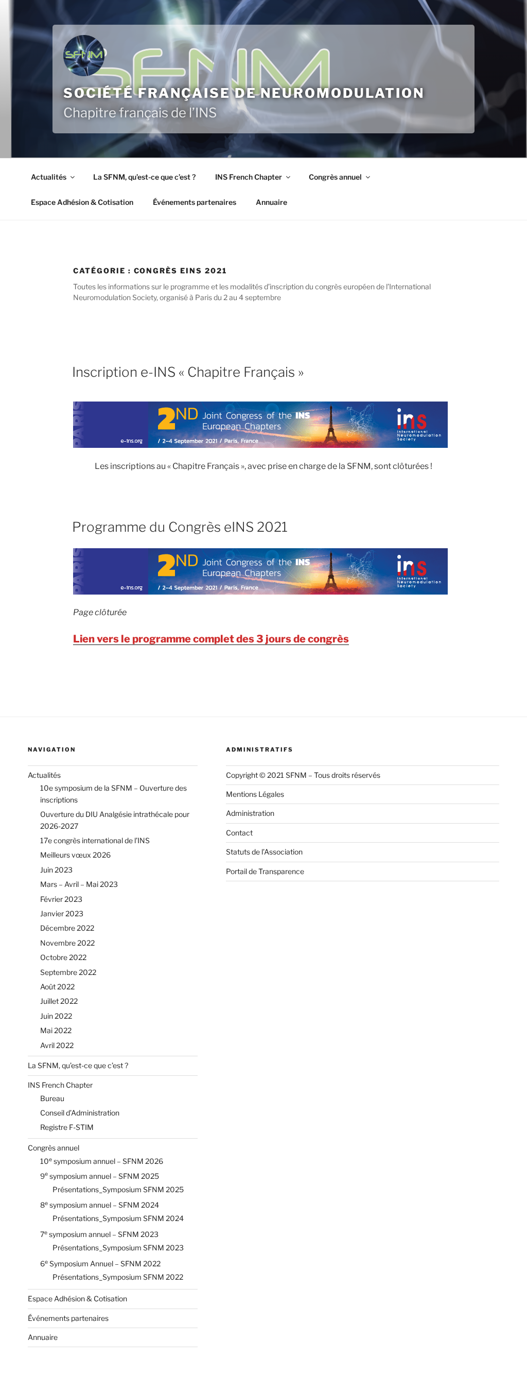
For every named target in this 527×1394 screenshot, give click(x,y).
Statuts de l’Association (264, 851)
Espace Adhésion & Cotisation (82, 202)
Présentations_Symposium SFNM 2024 (118, 1218)
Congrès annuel (335, 176)
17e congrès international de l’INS (95, 840)
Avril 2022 (57, 1045)
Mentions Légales (255, 794)
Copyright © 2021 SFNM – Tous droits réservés (303, 775)
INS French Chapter (248, 176)
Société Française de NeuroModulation (244, 93)
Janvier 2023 (61, 913)
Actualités (48, 176)
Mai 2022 (56, 1030)
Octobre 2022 (63, 957)
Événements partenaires (194, 202)
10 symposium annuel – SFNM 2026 (101, 1161)
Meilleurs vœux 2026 (75, 854)
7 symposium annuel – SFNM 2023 (99, 1234)
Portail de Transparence (265, 871)
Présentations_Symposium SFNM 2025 (118, 1189)
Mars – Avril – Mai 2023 (79, 884)
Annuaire (271, 202)
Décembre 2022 (67, 927)
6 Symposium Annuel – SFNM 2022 (100, 1263)
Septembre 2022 (68, 972)
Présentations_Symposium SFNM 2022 (117, 1277)
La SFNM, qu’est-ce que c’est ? (144, 176)
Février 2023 (61, 899)
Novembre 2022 (67, 942)
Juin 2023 (56, 869)
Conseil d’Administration (79, 1112)
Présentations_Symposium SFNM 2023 (118, 1247)
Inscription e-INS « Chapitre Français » (188, 372)
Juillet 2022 (59, 1001)
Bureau (52, 1098)
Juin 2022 (56, 1016)
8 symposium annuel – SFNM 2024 (99, 1204)
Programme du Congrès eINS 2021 (180, 527)
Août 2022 (57, 986)
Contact (239, 832)
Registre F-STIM (67, 1127)
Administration (250, 813)
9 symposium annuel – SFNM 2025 (99, 1176)
